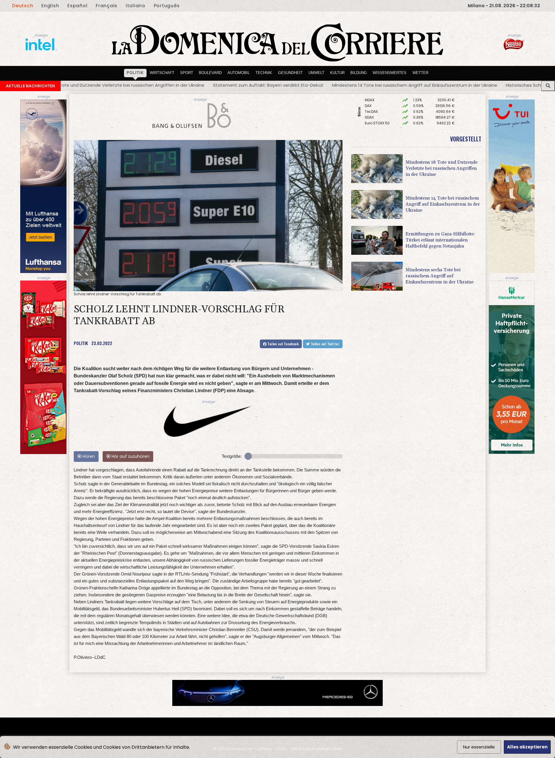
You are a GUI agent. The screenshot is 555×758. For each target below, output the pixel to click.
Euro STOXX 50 (377, 104)
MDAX (369, 121)
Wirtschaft (162, 73)
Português (167, 5)
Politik (135, 73)
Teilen (283, 343)
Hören (88, 456)
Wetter (420, 73)
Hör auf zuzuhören (129, 456)
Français (106, 5)
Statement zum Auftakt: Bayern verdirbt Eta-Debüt (130, 85)
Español (77, 5)
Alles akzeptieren (527, 747)
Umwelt (316, 73)
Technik (264, 73)
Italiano (135, 5)
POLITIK (81, 343)
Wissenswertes (389, 73)
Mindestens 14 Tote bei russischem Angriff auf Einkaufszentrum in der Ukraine (277, 85)
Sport (186, 73)
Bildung (358, 73)
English (50, 5)
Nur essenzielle (479, 747)
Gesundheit (290, 73)
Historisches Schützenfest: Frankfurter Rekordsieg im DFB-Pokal (435, 85)
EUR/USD (372, 116)
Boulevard (210, 73)
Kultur (337, 73)
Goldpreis (373, 110)
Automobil (238, 73)
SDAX (369, 98)
